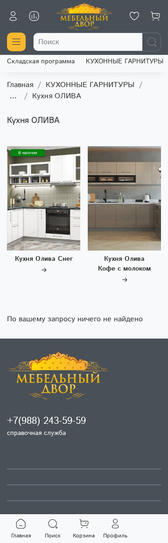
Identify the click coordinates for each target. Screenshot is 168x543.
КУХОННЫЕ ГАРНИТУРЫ (124, 61)
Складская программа (41, 61)
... (13, 96)
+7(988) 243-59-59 (46, 421)
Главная (20, 85)
